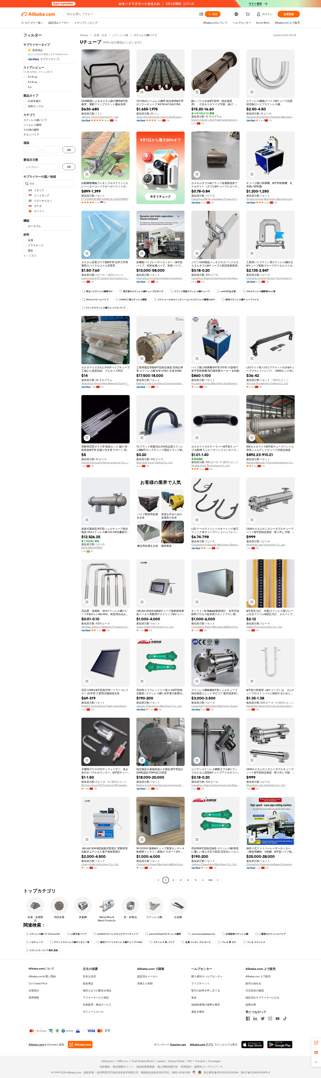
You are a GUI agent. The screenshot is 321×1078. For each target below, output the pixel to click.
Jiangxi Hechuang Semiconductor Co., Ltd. (105, 462)
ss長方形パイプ (78, 934)
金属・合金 (100, 35)
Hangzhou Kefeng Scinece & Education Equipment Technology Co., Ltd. (270, 705)
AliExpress (108, 1061)
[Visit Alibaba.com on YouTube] (277, 1018)
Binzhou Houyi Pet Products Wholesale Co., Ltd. (105, 785)
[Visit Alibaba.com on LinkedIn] (255, 1018)
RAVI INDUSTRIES (91, 547)
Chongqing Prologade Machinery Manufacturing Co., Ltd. (215, 544)
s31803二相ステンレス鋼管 (133, 299)
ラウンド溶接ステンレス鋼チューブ (192, 291)
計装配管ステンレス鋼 (237, 934)
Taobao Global (176, 1061)
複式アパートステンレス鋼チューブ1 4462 (121, 942)
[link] (316, 1043)
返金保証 (88, 983)
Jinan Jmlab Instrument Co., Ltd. (155, 626)
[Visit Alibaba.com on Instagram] (270, 1018)
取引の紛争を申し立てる (205, 990)
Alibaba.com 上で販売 (258, 976)
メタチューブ (36, 942)
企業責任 (34, 990)
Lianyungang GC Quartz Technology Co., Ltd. (105, 278)
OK (69, 149)
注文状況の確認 (255, 990)
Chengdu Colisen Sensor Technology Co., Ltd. (270, 278)
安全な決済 (89, 976)
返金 (194, 997)
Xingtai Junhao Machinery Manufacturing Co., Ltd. (270, 199)
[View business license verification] (194, 1072)
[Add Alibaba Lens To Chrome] (80, 1044)
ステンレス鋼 (120, 35)
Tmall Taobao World (142, 1061)
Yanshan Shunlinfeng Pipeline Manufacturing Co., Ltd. (270, 116)
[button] (201, 14)
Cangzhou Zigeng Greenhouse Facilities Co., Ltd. (215, 278)
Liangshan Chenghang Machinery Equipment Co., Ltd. (215, 705)
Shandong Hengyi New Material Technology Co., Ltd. (105, 383)
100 (210, 880)
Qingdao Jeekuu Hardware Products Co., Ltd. (105, 626)
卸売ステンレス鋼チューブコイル (242, 299)
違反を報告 (197, 1011)
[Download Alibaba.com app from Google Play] (279, 1044)
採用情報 (34, 997)
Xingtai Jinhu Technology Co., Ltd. (210, 465)
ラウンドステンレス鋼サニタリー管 (71, 942)
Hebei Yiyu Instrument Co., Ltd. (264, 626)
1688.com (122, 1061)
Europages (214, 1061)
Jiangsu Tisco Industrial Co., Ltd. (100, 116)
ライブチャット (200, 983)
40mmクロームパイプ (97, 299)
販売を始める (253, 983)
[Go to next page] (217, 880)
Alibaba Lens (36, 1044)
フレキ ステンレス (256, 942)
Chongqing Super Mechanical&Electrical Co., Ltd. (215, 626)
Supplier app (178, 1044)
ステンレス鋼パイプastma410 (45, 934)
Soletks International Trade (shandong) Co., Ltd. (105, 705)
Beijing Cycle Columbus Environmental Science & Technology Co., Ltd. (160, 383)
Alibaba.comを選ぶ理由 (42, 976)
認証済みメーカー (147, 976)
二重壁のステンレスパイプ (272, 934)
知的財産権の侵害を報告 (205, 1004)
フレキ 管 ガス (229, 942)
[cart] (248, 14)
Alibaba (84, 35)
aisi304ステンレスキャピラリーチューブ (117, 934)
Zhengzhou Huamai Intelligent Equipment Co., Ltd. (160, 278)
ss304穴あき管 (228, 291)
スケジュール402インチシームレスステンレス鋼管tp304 (186, 299)
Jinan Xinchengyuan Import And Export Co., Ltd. (160, 116)
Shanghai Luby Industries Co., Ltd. (265, 544)
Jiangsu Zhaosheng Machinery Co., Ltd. (159, 705)
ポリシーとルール (93, 1011)
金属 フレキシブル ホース (198, 942)
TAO (189, 1061)
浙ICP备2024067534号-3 (255, 1072)
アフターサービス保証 (96, 997)
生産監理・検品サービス (97, 1004)
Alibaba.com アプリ (201, 1044)
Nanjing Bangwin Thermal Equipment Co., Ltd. (270, 462)
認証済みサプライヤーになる (262, 997)
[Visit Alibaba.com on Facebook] (248, 1018)
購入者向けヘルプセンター (207, 976)
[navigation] (49, 458)
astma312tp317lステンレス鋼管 (165, 934)
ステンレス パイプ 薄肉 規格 (44, 950)
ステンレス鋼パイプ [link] (145, 35)
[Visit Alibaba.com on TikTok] (285, 1018)
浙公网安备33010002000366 (221, 1072)
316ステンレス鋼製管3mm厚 (261, 291)
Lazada (161, 1061)
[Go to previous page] (158, 880)
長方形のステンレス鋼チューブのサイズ (143, 291)
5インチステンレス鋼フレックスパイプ (105, 307)
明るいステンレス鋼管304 (99, 291)
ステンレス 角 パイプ (163, 942)
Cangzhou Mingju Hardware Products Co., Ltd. (215, 199)
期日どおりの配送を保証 (97, 990)
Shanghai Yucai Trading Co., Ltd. (154, 462)
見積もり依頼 (145, 983)
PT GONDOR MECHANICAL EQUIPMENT (105, 199)
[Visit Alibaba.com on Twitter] (262, 1018)
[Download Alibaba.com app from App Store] (252, 1044)
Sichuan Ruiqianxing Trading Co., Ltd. (267, 383)
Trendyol (200, 1061)
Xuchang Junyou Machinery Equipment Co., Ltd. (215, 383)
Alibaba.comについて (41, 968)
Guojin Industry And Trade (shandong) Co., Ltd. (215, 119)
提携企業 (251, 1004)
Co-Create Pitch (38, 983)
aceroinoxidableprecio (203, 934)
